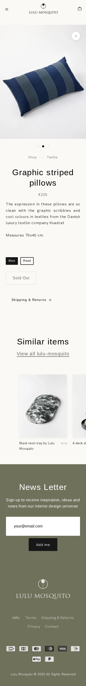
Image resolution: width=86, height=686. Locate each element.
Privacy (33, 626)
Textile (52, 157)
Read (27, 260)
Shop (32, 157)
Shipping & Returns (28, 300)
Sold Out (21, 278)
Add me (43, 544)
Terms (30, 617)
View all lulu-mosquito (43, 353)
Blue (12, 260)
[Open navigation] (6, 9)
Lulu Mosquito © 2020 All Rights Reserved (43, 674)
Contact (52, 626)
